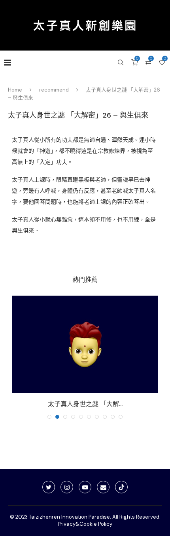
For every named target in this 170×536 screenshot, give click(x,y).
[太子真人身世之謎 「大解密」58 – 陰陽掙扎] (85, 344)
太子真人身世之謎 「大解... (85, 404)
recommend (54, 89)
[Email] (103, 487)
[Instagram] (66, 487)
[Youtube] (85, 487)
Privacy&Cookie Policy (85, 524)
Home (15, 89)
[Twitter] (48, 487)
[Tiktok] (121, 487)
